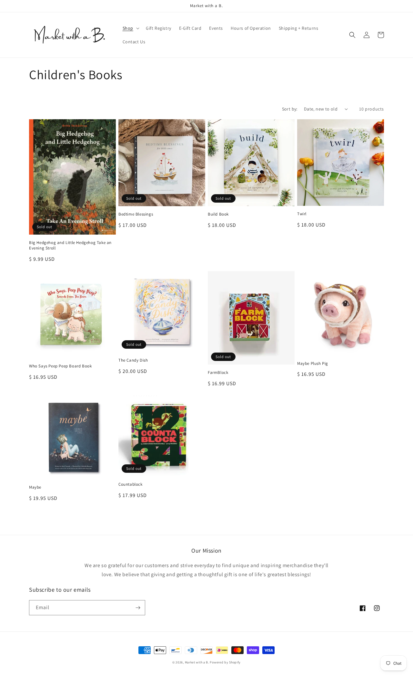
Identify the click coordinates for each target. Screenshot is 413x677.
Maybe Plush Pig (312, 363)
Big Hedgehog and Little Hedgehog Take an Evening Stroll (70, 245)
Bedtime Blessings (135, 214)
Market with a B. (197, 662)
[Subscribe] (138, 607)
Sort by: (289, 109)
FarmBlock (218, 372)
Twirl (302, 214)
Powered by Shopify (225, 662)
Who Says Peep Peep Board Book (60, 366)
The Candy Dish (133, 360)
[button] (130, 28)
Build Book (218, 214)
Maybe (35, 487)
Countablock (130, 484)
